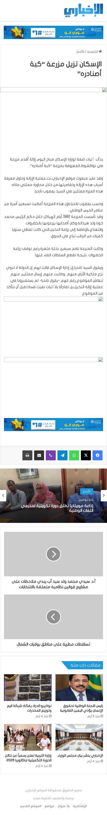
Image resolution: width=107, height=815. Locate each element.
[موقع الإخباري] (83, 10)
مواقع (49, 806)
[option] (53, 495)
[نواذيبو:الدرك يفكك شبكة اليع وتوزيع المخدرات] (28, 687)
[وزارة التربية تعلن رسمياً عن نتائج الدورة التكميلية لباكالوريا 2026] (28, 737)
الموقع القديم (30, 806)
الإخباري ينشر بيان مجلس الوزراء (80, 755)
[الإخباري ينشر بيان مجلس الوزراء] (79, 737)
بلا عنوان (63, 806)
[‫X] (86, 455)
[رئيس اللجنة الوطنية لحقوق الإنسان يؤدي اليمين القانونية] (79, 687)
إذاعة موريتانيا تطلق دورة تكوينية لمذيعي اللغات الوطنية (57, 508)
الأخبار (80, 51)
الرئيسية (93, 51)
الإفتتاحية (80, 806)
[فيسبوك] (98, 455)
